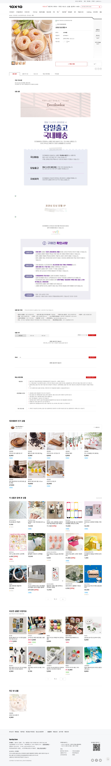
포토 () (32, 335)
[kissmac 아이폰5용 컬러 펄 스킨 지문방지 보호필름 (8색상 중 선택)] (74, 516)
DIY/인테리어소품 (22, 15)
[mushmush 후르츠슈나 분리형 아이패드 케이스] (93, 515)
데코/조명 (15, 15)
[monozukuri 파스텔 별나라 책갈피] (18, 514)
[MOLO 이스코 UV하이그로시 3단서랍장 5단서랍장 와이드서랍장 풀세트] (36, 579)
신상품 (68, 6)
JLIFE (48, 520)
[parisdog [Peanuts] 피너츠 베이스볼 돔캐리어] (93, 580)
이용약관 (22, 732)
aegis (10, 584)
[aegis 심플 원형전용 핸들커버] (18, 578)
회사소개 (11, 732)
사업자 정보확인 (46, 744)
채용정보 (17, 732)
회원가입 (80, 1)
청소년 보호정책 (40, 732)
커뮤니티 (45, 6)
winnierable (50, 584)
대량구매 (50, 6)
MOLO (29, 584)
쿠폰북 (73, 754)
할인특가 (73, 6)
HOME (10, 15)
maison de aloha (51, 552)
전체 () (20, 335)
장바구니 (98, 1)
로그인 (76, 1)
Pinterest (101, 69)
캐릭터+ (55, 6)
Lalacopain (31, 552)
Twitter (96, 69)
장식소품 (29, 15)
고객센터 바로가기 (63, 742)
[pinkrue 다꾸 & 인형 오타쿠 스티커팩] (18, 547)
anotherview (31, 520)
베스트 (64, 6)
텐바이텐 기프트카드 (64, 751)
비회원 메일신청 (75, 753)
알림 (85, 1)
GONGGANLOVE (88, 552)
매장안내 (66, 732)
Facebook (98, 69)
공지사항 (61, 732)
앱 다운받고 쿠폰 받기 (95, 742)
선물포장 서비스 (63, 753)
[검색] (99, 7)
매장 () (43, 335)
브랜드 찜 (96, 427)
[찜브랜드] (56, 24)
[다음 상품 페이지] (63, 599)
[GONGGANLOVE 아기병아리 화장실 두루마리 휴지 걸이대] (93, 546)
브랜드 (78, 6)
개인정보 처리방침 (30, 732)
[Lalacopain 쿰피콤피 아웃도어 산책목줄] (36, 545)
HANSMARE (69, 552)
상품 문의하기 (92, 357)
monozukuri (12, 520)
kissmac (68, 520)
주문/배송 (88, 1)
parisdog (86, 584)
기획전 (60, 6)
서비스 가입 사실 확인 (41, 748)
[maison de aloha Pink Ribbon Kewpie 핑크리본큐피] (55, 547)
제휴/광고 (55, 732)
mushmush (87, 520)
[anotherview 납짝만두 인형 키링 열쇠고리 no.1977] (36, 515)
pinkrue (11, 552)
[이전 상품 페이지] (48, 599)
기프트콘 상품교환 (75, 751)
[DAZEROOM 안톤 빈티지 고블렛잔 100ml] (74, 577)
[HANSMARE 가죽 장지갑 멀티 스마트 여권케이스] (74, 548)
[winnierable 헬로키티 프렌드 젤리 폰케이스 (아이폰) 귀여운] (55, 578)
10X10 (15, 7)
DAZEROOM (69, 584)
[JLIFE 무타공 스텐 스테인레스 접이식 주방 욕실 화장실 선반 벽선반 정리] (55, 514)
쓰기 (98, 38)
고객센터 (93, 1)
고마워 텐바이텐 (63, 754)
